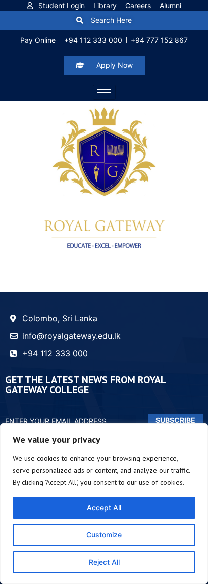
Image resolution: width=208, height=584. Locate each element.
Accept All (104, 507)
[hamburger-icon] (104, 92)
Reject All (104, 562)
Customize (104, 534)
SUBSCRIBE (175, 420)
